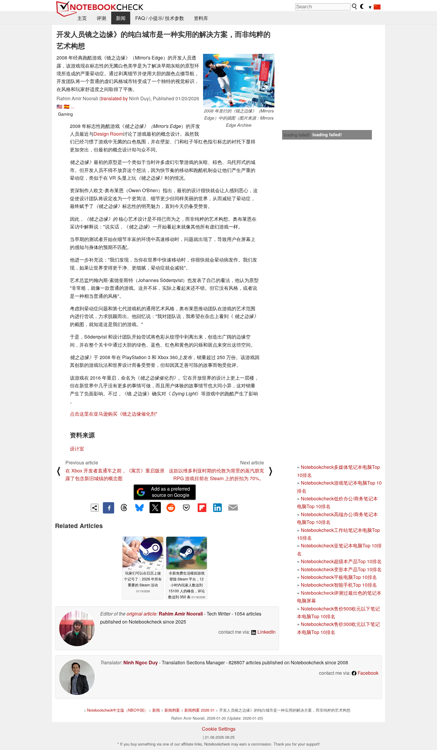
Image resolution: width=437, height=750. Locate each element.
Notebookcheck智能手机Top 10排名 (339, 584)
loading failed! (297, 135)
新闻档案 (172, 710)
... (72, 106)
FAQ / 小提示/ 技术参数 (159, 18)
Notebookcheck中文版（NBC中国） (117, 710)
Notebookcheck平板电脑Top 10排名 (339, 577)
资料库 (201, 18)
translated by (114, 98)
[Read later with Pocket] (186, 507)
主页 (82, 18)
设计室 (77, 448)
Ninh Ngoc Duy (140, 662)
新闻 (120, 18)
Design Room (108, 133)
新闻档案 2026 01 (199, 710)
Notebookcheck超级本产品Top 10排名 (341, 561)
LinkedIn (266, 631)
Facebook (367, 672)
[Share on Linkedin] (217, 507)
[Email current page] (233, 507)
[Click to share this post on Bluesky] (139, 507)
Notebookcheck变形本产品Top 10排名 (341, 569)
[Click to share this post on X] (155, 507)
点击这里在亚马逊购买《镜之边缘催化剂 (112, 413)
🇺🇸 (59, 106)
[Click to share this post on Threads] (124, 507)
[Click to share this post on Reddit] (170, 507)
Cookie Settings (218, 728)
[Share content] (95, 508)
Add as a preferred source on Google (170, 491)
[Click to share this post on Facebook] (108, 507)
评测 (101, 18)
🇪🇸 (67, 106)
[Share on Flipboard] (202, 507)
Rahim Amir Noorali (181, 613)
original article (141, 613)
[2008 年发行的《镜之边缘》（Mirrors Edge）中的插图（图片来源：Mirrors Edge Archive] (238, 80)
